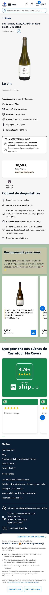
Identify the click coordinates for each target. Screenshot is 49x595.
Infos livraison (8, 463)
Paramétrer (15, 589)
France (24, 109)
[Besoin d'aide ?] (26, 4)
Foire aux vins (8, 450)
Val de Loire (19, 114)
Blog (4, 454)
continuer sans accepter (31, 537)
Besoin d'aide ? (8, 468)
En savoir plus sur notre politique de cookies (23, 582)
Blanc (17, 104)
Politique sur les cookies (12, 488)
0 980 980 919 (14, 516)
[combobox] (24, 10)
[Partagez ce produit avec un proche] (19, 31)
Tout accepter (32, 589)
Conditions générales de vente (15, 479)
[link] (4, 4)
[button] (31, 4)
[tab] (4, 338)
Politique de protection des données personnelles (24, 484)
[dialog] (24, 564)
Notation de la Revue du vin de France (19, 459)
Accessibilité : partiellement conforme (19, 493)
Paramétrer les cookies (12, 497)
